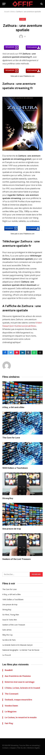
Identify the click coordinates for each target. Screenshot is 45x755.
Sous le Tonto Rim (9, 620)
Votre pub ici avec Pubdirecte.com (22, 76)
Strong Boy (7, 498)
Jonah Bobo (30, 326)
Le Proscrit (6, 655)
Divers (13, 12)
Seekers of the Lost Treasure (16, 559)
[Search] (41, 4)
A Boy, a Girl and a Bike (13, 407)
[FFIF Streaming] (22, 4)
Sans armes (7, 630)
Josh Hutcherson (17, 326)
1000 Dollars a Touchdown (15, 468)
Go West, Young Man (10, 614)
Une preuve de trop (11, 529)
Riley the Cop (7, 635)
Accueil (6, 12)
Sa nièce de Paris (9, 640)
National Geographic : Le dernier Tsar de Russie (20, 650)
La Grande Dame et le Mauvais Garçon (17, 645)
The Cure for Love (11, 437)
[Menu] (4, 4)
